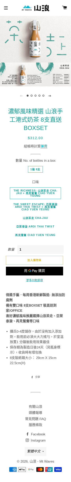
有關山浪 (35, 407)
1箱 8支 (35, 169)
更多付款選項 (34, 280)
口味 (35, 182)
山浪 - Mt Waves (42, 461)
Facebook (37, 434)
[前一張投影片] (21, 95)
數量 (11, 249)
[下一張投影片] (49, 95)
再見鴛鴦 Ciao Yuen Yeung (35, 235)
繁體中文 (33, 451)
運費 (44, 146)
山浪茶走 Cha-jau (35, 217)
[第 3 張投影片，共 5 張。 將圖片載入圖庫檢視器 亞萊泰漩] (35, 96)
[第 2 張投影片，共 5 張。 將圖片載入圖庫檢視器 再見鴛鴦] (32, 96)
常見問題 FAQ (35, 419)
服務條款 (35, 425)
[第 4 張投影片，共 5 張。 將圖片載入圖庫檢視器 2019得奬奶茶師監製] (39, 96)
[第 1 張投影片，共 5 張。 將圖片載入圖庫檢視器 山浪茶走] (28, 96)
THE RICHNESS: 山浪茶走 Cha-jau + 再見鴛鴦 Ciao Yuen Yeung (35, 193)
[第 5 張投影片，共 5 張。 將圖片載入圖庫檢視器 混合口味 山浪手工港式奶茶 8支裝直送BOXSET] (43, 96)
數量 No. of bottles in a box (36, 161)
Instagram (38, 440)
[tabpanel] (35, 50)
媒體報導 (35, 413)
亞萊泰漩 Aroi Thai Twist (35, 226)
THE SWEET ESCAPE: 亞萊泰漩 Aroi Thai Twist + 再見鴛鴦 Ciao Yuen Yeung (35, 207)
